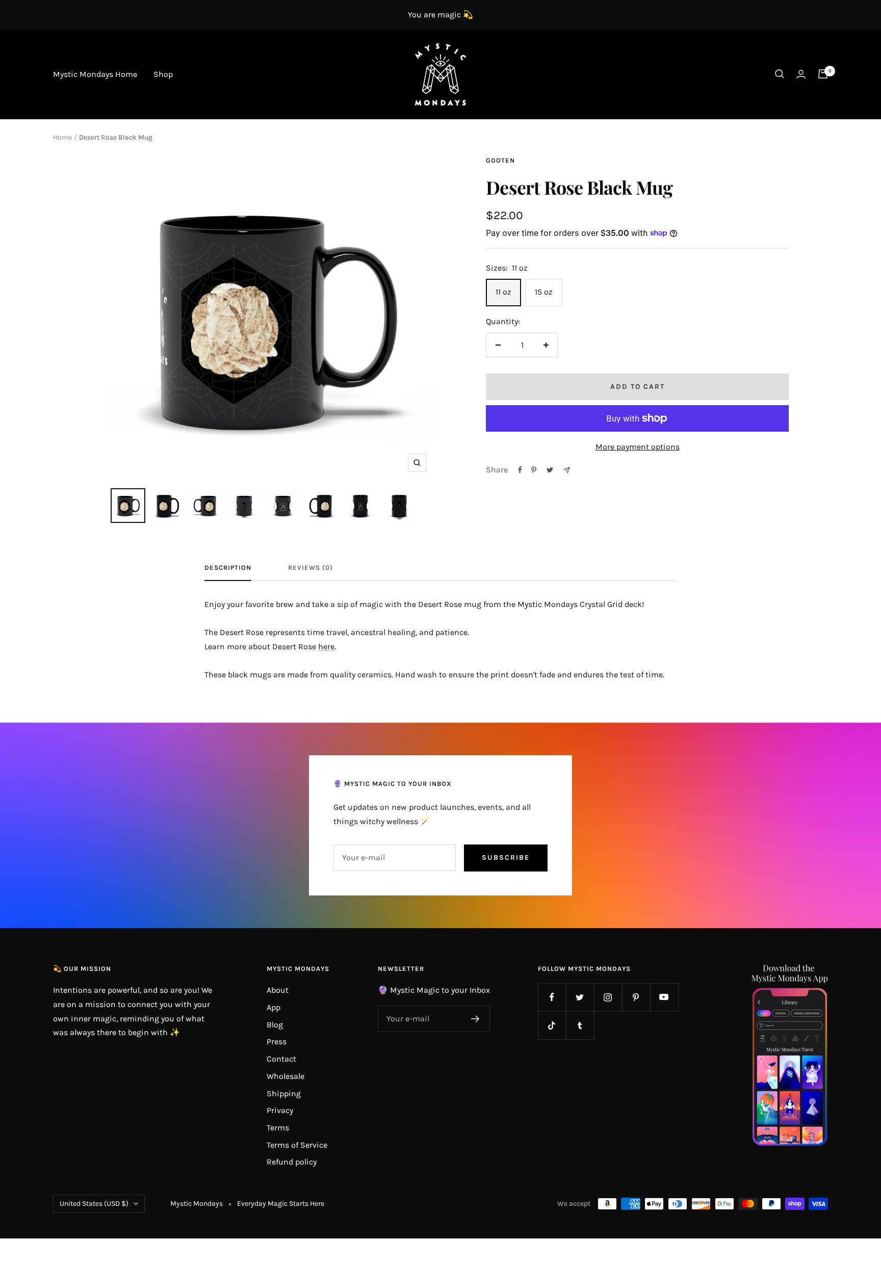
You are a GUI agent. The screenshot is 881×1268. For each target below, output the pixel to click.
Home (62, 137)
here (326, 646)
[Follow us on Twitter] (580, 997)
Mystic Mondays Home (95, 74)
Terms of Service (297, 1145)
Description (227, 567)
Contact (281, 1059)
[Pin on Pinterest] (533, 469)
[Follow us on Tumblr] (580, 1025)
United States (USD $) (94, 1203)
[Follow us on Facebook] (552, 997)
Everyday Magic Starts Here (280, 1203)
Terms (278, 1127)
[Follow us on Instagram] (608, 997)
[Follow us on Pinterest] (636, 997)
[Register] (475, 1018)
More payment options (637, 447)
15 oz (544, 292)
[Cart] (823, 73)
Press (277, 1041)
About (278, 990)
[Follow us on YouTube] (664, 997)
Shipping (284, 1093)
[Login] (801, 74)
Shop (163, 74)
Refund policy (292, 1162)
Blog (275, 1024)
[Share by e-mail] (566, 470)
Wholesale (285, 1076)
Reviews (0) (310, 567)
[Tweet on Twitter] (550, 469)
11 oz (503, 292)
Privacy (280, 1110)
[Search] (779, 73)
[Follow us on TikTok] (552, 1025)
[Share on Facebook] (520, 469)
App (273, 1007)
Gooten (500, 160)
